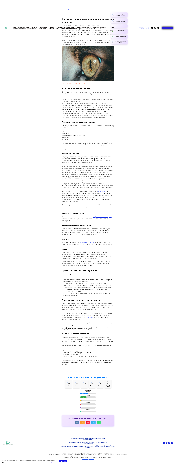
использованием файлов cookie (33, 462)
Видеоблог (52, 28)
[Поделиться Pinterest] (88, 422)
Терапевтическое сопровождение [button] (65, 27)
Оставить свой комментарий (88, 429)
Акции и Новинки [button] (43, 28)
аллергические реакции (87, 242)
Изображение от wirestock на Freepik (73, 83)
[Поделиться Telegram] (93, 422)
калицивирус (102, 191)
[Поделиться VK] (77, 422)
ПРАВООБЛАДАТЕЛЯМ (88, 459)
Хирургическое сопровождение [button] (47, 27)
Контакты (14, 27)
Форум (57, 28)
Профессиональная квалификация (69, 28)
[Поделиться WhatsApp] (99, 422)
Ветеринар (89, 317)
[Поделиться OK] (82, 422)
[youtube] (169, 443)
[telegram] (158, 28)
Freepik (90, 453)
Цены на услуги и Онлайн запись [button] (100, 27)
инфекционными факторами (102, 217)
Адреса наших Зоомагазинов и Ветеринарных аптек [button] (24, 28)
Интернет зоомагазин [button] (23, 27)
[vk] (152, 28)
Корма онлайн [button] (34, 27)
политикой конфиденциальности (48, 462)
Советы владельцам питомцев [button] (83, 27)
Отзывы (112, 27)
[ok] (155, 28)
